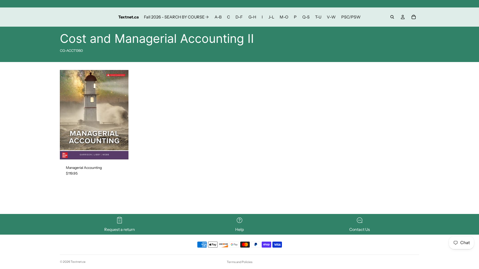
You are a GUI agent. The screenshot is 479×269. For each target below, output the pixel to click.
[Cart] (413, 16)
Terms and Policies (239, 262)
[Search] (392, 16)
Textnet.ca (78, 262)
